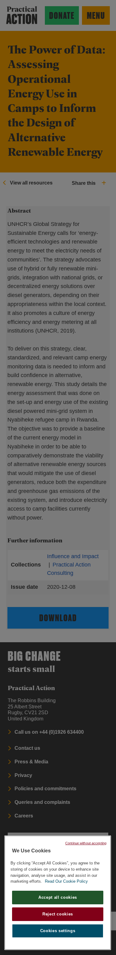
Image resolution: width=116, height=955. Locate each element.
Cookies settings (57, 930)
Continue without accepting (85, 843)
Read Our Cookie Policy (66, 881)
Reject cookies (57, 914)
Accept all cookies (57, 897)
